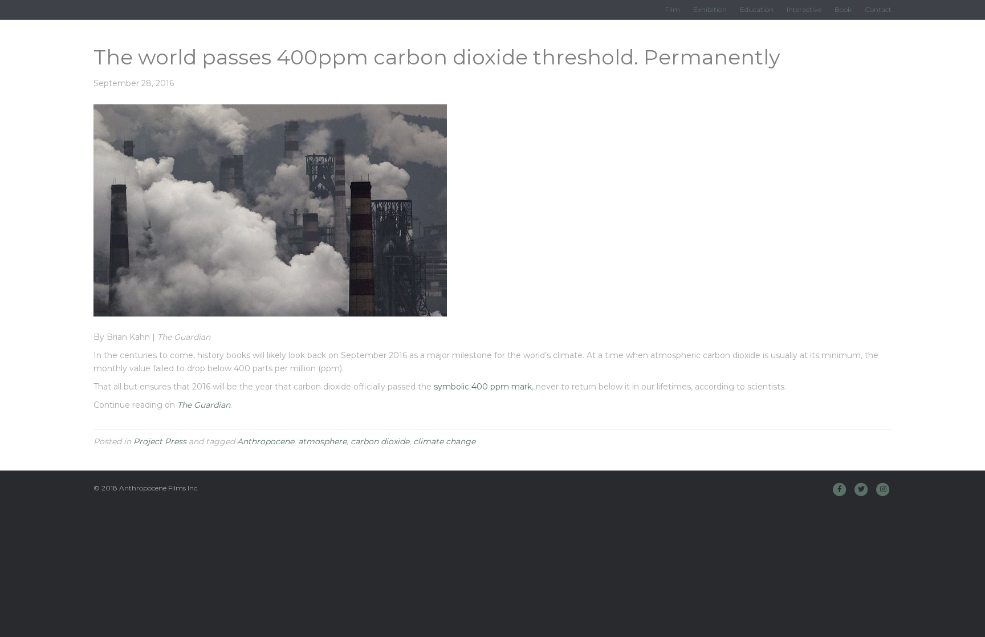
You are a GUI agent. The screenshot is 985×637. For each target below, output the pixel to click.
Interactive (804, 9)
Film (672, 9)
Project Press (159, 441)
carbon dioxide (380, 441)
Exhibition (710, 9)
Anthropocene (265, 441)
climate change (444, 441)
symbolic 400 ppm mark (483, 387)
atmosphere (322, 441)
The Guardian (203, 405)
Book (843, 9)
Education (757, 9)
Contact (878, 9)
